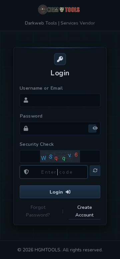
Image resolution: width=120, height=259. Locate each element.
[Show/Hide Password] (92, 128)
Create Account (84, 211)
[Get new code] (95, 170)
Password (31, 116)
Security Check (37, 144)
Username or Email (41, 88)
